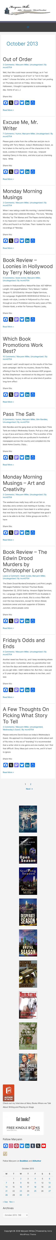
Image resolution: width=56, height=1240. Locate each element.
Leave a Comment (11, 576)
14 (6, 1187)
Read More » (8, 110)
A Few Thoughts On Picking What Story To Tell (26, 715)
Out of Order (17, 59)
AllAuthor (36, 1161)
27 (50, 1191)
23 (21, 1191)
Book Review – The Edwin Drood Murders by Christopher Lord (25, 561)
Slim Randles (41, 419)
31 (28, 1195)
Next (29, 789)
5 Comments (8, 278)
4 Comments (8, 652)
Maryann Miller (22, 65)
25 (35, 1191)
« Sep (5, 1202)
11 (35, 1183)
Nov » (11, 1202)
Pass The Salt (19, 414)
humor (18, 134)
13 (50, 1183)
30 (21, 1195)
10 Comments (9, 356)
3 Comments (8, 65)
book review (21, 278)
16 (21, 1187)
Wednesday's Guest (11, 730)
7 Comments (8, 134)
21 (6, 1191)
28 (6, 1195)
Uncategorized (36, 65)
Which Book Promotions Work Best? (23, 345)
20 (49, 1187)
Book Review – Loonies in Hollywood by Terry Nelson (28, 266)
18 (35, 1187)
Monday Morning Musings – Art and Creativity (24, 483)
